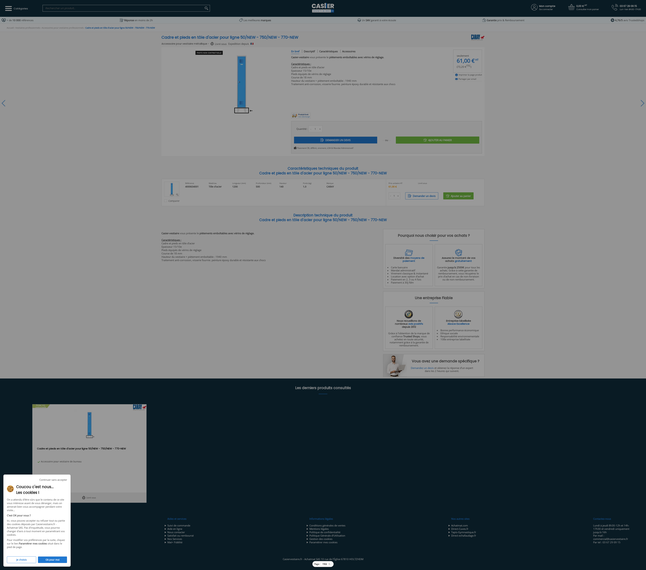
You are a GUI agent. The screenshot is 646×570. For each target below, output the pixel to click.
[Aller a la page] (329, 564)
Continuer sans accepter (53, 479)
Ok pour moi (53, 559)
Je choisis (21, 559)
